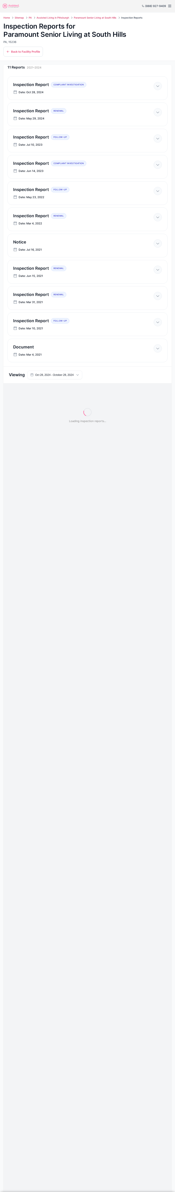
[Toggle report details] (158, 86)
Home (6, 17)
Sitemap (19, 17)
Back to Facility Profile (25, 51)
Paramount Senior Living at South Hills (95, 17)
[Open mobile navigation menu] (169, 6)
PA (30, 17)
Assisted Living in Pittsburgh (53, 17)
